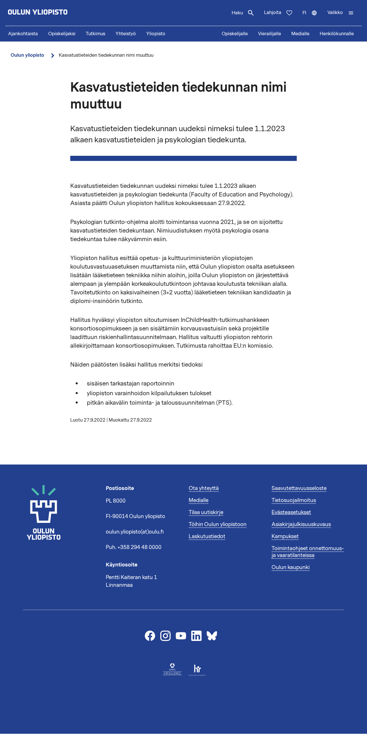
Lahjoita (272, 12)
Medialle (300, 34)
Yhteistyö (126, 34)
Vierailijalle (269, 34)
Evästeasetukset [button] (291, 512)
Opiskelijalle (235, 34)
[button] (340, 13)
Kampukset (285, 536)
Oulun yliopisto (27, 55)
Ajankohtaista (23, 34)
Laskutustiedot (207, 536)
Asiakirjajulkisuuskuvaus (301, 524)
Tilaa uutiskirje (206, 512)
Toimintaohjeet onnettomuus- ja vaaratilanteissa (308, 552)
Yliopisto (155, 34)
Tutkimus (95, 34)
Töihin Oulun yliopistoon (218, 524)
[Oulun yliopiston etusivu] (56, 12)
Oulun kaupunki (291, 567)
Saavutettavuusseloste (299, 488)
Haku (237, 13)
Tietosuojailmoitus (294, 500)
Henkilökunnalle (337, 34)
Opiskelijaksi (61, 34)
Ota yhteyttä (204, 488)
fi (312, 18)
